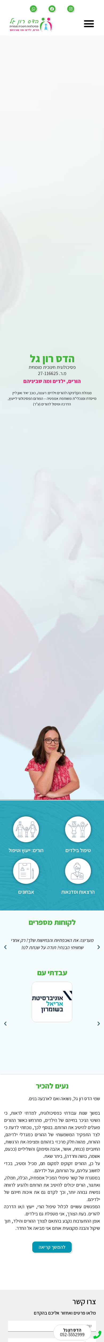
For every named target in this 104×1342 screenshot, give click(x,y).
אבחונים (26, 891)
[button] (89, 23)
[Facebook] (52, 9)
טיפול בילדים (78, 850)
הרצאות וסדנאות (78, 891)
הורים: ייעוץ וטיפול (26, 850)
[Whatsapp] (33, 9)
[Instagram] (71, 9)
